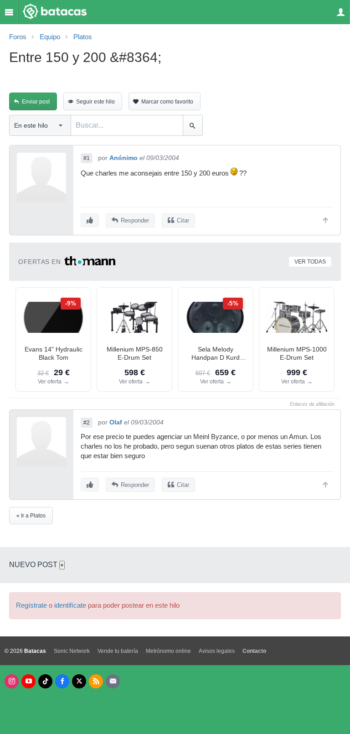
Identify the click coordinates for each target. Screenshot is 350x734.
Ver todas (310, 261)
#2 (86, 422)
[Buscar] (192, 125)
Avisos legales (217, 651)
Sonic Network (72, 651)
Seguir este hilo (95, 101)
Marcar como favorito (167, 101)
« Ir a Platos (31, 515)
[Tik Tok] (45, 681)
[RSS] (96, 681)
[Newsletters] (113, 681)
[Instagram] (12, 681)
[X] (79, 681)
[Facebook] (62, 681)
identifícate (70, 605)
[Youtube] (28, 681)
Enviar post (36, 101)
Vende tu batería (118, 651)
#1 (86, 158)
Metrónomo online (168, 651)
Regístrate (31, 605)
